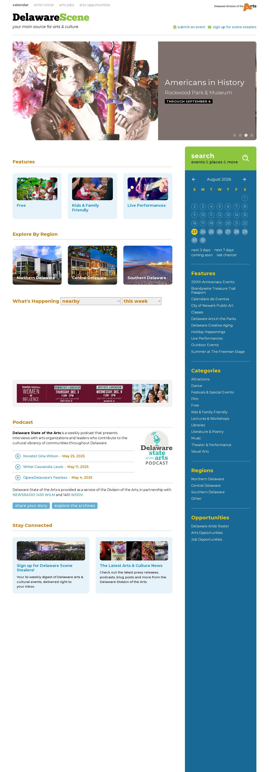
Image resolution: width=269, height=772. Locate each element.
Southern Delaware (208, 492)
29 (245, 232)
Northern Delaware (207, 479)
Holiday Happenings (208, 332)
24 (203, 232)
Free (195, 405)
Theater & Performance (211, 445)
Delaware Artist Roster (210, 526)
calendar (21, 5)
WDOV (77, 495)
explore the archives (74, 505)
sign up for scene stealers (234, 27)
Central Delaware (206, 486)
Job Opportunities (206, 539)
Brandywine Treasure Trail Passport (213, 291)
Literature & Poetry (207, 432)
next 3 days (200, 250)
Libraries (198, 425)
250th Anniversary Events (212, 282)
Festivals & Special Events (212, 392)
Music (196, 438)
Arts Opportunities (207, 533)
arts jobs (66, 5)
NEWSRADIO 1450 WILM (34, 495)
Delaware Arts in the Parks (213, 319)
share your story (31, 505)
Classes (197, 312)
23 (194, 232)
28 (236, 232)
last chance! (226, 255)
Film (194, 399)
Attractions (200, 379)
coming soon (202, 255)
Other (196, 499)
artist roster (44, 5)
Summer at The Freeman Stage (218, 352)
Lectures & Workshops (210, 419)
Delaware (51, 18)
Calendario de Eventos (210, 299)
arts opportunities (94, 5)
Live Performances (207, 338)
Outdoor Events (205, 345)
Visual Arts (200, 451)
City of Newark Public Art (212, 306)
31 (202, 240)
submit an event (191, 27)
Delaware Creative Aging (212, 325)
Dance (196, 386)
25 (211, 232)
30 (194, 240)
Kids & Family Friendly (209, 412)
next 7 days (223, 250)
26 (220, 232)
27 (228, 232)
